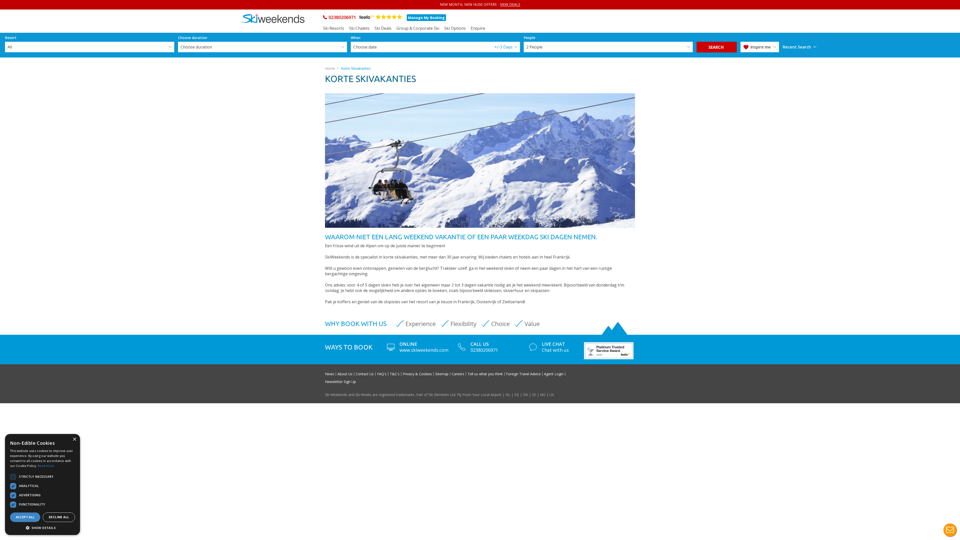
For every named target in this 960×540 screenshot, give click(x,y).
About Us (345, 374)
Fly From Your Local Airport (479, 394)
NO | (545, 394)
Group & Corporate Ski (417, 28)
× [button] (74, 439)
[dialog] (42, 484)
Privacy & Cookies (417, 374)
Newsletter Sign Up (340, 382)
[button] (42, 527)
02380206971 (342, 17)
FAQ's (381, 374)
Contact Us (365, 374)
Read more (46, 466)
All (10, 47)
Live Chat (950, 530)
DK (525, 394)
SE (534, 394)
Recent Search (797, 47)
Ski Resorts (333, 28)
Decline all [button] (59, 517)
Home (330, 68)
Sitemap (441, 374)
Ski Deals (383, 28)
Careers (458, 374)
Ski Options (455, 28)
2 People (534, 47)
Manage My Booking (426, 17)
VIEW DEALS (510, 4)
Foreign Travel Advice (523, 374)
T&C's (395, 374)
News (329, 374)
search (716, 47)
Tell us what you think (485, 374)
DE (516, 394)
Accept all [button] (25, 517)
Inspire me (760, 47)
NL (508, 394)
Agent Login (554, 374)
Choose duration (196, 47)
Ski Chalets (359, 28)
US (552, 394)
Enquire (478, 28)
